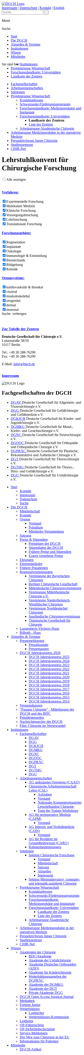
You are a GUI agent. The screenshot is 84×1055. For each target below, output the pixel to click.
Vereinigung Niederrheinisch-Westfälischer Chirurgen (49, 602)
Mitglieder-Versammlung (46, 531)
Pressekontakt (38, 645)
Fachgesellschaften (24, 84)
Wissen (16, 52)
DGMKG (18, 427)
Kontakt (45, 8)
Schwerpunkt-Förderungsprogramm (45, 104)
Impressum (9, 8)
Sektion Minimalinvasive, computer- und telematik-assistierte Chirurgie (54, 881)
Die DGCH (19, 40)
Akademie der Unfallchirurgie (50, 960)
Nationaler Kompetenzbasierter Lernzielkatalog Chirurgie (60, 804)
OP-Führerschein (32, 1025)
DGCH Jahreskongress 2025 (49, 657)
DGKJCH (18, 419)
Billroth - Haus (30, 632)
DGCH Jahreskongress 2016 (49, 693)
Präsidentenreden (32, 717)
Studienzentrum (22, 145)
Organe (25, 519)
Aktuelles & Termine (25, 44)
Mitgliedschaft (30, 511)
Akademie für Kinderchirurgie (50, 972)
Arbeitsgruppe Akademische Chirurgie (47, 128)
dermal (11, 305)
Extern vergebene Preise (46, 556)
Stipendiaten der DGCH (46, 548)
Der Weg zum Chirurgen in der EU (44, 1037)
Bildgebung (14, 265)
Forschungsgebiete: (16, 233)
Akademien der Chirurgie (38, 952)
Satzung (25, 535)
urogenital (13, 301)
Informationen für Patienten (39, 1041)
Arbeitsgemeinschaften (27, 88)
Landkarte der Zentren (26, 76)
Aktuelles (44, 871)
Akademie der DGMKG (46, 984)
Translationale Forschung (24, 224)
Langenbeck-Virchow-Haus (39, 628)
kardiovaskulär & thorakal (24, 287)
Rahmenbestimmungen (45, 847)
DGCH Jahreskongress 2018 (49, 685)
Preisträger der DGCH (44, 543)
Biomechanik (15, 260)
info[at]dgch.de (24, 364)
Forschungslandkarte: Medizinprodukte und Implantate (52, 902)
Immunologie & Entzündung (26, 256)
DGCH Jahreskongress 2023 (49, 665)
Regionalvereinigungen (36, 572)
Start (14, 36)
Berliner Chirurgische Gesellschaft (53, 584)
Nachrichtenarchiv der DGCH (41, 721)
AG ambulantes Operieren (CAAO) (54, 782)
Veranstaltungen (31, 705)
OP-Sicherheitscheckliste (37, 1029)
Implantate (13, 247)
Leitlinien (26, 1021)
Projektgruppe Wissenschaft (30, 68)
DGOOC (18, 443)
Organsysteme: (13, 278)
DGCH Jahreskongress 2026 (40, 653)
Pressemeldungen (32, 641)
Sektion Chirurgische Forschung (51, 855)
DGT (15, 459)
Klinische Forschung (21, 210)
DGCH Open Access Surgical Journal (46, 997)
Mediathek (27, 1001)
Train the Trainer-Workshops (58, 810)
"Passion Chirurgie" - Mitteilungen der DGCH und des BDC (47, 711)
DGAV (16, 402)
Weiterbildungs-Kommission (49, 1017)
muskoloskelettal (18, 296)
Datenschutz (28, 8)
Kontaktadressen (31, 100)
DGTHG (18, 467)
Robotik (12, 269)
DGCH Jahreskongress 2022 (49, 669)
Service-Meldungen (33, 1033)
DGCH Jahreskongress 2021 (49, 673)
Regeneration (15, 242)
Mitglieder (18, 56)
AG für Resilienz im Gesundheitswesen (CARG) (49, 841)
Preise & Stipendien (34, 539)
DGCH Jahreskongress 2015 (49, 697)
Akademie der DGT (43, 988)
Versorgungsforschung (22, 215)
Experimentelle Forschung (24, 201)
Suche (24, 503)
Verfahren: (10, 192)
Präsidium (36, 527)
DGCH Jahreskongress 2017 (49, 689)
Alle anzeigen (16, 179)
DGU (15, 475)
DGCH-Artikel (30, 1049)
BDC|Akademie (40, 956)
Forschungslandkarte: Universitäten (36, 72)
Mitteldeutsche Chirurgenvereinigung (55, 588)
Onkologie (13, 251)
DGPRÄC (19, 451)
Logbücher (36, 1013)
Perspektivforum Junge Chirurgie (34, 140)
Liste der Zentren (41, 124)
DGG (15, 410)
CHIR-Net (18, 149)
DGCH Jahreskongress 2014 (49, 701)
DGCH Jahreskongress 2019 (49, 681)
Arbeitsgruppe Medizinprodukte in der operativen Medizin (47, 930)
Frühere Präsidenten (34, 568)
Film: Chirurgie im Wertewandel (42, 726)
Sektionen (18, 92)
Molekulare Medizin (20, 206)
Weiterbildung (30, 1009)
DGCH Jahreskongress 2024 (49, 661)
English (59, 8)
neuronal (12, 310)
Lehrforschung (16, 219)
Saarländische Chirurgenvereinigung (54, 616)
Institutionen (19, 48)
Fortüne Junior (30, 1005)
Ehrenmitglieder (31, 564)
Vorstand (35, 523)
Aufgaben (45, 794)
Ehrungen (27, 560)
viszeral (11, 292)
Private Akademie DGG (46, 993)
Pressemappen (39, 649)
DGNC (16, 435)
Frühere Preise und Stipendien (50, 552)
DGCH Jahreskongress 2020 (49, 677)
